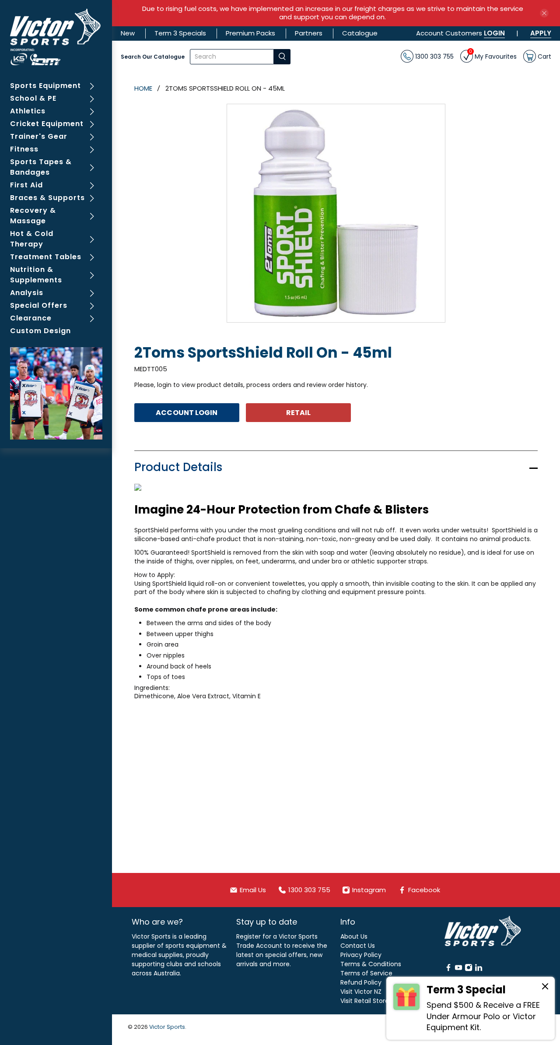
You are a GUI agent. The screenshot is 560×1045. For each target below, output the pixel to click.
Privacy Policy (361, 954)
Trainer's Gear (38, 136)
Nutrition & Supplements (36, 274)
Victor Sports (167, 1027)
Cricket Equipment (47, 124)
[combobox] (232, 56)
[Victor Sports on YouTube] (458, 969)
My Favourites (493, 55)
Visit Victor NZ (361, 991)
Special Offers (38, 305)
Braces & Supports (47, 198)
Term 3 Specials (180, 33)
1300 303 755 (433, 56)
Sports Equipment (45, 86)
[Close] (545, 987)
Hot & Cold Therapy (31, 239)
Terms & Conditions (370, 964)
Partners (308, 33)
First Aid (26, 185)
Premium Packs (250, 33)
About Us (354, 936)
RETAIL (298, 413)
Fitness (24, 149)
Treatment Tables (45, 257)
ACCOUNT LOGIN (186, 413)
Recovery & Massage (33, 215)
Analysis (26, 293)
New (128, 33)
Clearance (31, 318)
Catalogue (360, 33)
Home (143, 88)
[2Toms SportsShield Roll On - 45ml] (336, 213)
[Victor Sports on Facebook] (448, 969)
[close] (544, 13)
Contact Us (357, 945)
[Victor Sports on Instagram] (468, 969)
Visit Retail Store (364, 1000)
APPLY (540, 33)
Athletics (28, 111)
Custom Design (40, 331)
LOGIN (494, 33)
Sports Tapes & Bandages (41, 167)
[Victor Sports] (56, 37)
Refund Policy (361, 982)
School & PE (33, 98)
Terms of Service (366, 973)
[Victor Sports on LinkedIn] (479, 969)
